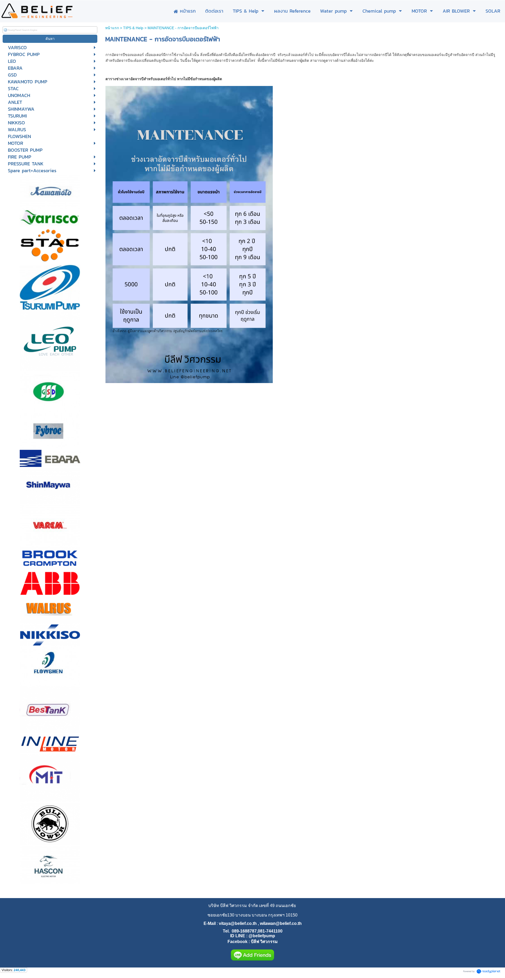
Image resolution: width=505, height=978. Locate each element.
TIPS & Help (133, 28)
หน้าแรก (112, 28)
